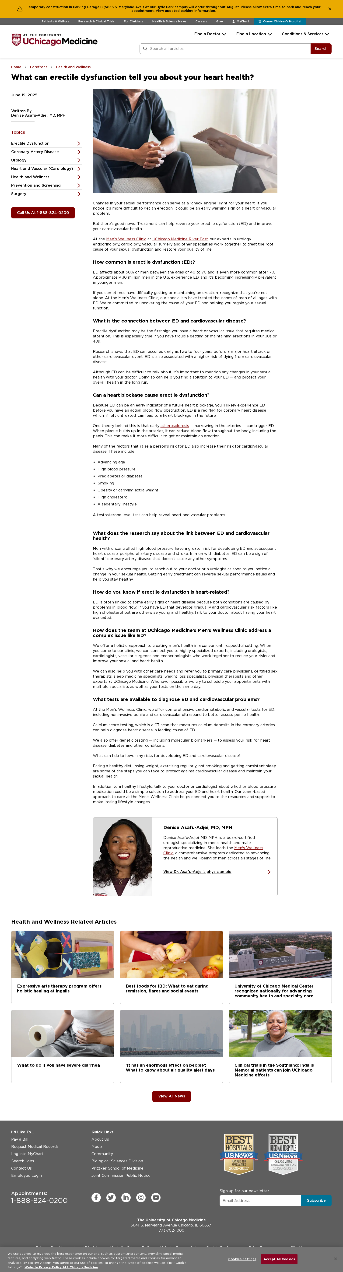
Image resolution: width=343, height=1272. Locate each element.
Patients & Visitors (55, 21)
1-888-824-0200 (39, 1198)
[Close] (335, 1259)
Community (102, 1154)
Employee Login (26, 1175)
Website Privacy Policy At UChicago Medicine (61, 1267)
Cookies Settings (242, 1259)
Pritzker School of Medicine (117, 1168)
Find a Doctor (207, 34)
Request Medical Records (35, 1146)
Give (219, 21)
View (160, 11)
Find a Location (251, 34)
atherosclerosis (175, 426)
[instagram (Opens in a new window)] (141, 1197)
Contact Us (21, 1168)
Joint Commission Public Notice (120, 1175)
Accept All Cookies (279, 1259)
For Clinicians (133, 21)
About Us (100, 1139)
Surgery (18, 194)
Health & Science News (169, 21)
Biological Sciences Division (117, 1161)
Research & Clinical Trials (96, 21)
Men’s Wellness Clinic (126, 239)
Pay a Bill (19, 1139)
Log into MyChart (27, 1154)
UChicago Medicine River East (180, 239)
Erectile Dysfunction (30, 143)
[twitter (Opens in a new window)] (111, 1197)
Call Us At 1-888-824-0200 (43, 212)
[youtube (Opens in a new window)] (156, 1197)
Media (96, 1146)
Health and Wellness (30, 177)
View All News (171, 1096)
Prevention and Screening (36, 185)
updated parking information (190, 11)
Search (321, 48)
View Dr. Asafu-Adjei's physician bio (197, 871)
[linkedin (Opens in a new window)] (126, 1197)
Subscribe (316, 1200)
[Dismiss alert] (330, 9)
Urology (19, 160)
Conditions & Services (302, 34)
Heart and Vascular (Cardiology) (42, 168)
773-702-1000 (171, 1230)
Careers (201, 21)
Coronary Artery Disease (35, 152)
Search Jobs (22, 1161)
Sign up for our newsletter (244, 1191)
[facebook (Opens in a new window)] (96, 1197)
